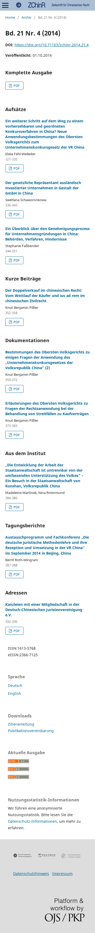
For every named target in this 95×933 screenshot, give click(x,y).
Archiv (26, 17)
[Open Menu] (5, 5)
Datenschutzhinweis (31, 873)
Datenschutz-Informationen (32, 821)
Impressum (62, 873)
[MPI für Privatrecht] (70, 855)
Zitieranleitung (21, 724)
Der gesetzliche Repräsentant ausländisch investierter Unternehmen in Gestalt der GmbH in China (43, 188)
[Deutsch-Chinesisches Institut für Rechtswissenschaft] (47, 855)
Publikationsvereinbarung (31, 730)
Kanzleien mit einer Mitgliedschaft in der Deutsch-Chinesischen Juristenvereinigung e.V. (43, 609)
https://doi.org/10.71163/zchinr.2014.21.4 (52, 44)
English (14, 693)
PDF (16, 85)
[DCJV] (22, 855)
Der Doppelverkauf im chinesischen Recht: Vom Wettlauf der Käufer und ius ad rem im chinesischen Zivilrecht (45, 295)
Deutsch (15, 685)
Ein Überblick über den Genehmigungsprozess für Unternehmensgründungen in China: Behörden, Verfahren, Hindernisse (47, 234)
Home (10, 17)
